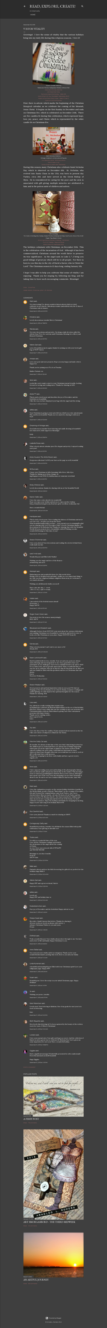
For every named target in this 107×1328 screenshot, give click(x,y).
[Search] (82, 6)
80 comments (32, 1283)
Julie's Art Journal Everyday (53, 100)
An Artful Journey (35, 1279)
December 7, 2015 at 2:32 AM (38, 388)
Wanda (32, 329)
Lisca (31, 702)
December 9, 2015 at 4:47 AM (38, 592)
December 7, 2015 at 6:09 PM (38, 463)
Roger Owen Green (37, 614)
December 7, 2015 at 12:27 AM (38, 353)
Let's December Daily (53, 92)
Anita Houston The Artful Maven (41, 457)
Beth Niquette (35, 1021)
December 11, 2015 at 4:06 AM (38, 930)
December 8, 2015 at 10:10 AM (39, 510)
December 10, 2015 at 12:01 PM (39, 860)
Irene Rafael (34, 950)
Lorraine (33, 1035)
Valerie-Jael (34, 345)
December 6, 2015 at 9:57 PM (38, 339)
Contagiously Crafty (37, 823)
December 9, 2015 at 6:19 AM (38, 608)
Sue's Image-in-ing (53, 162)
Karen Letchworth (36, 658)
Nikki (31, 866)
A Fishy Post (31, 1118)
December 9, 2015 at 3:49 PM (38, 735)
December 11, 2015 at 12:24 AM (39, 900)
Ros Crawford (34, 811)
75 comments (32, 1123)
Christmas (36, 290)
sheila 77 (33, 394)
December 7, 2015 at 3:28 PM (38, 437)
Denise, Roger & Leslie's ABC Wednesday (54, 164)
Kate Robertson (35, 1003)
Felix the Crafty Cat (36, 741)
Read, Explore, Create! (52, 6)
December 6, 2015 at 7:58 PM (38, 323)
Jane (31, 380)
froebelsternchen (36, 906)
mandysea (33, 516)
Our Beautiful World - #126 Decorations (53, 160)
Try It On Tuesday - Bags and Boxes (53, 242)
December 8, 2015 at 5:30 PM (38, 548)
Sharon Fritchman (36, 540)
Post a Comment (29, 1067)
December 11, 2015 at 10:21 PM (38, 1015)
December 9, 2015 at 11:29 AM (38, 679)
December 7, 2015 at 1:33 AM (38, 374)
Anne (32, 767)
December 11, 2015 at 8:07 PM (38, 997)
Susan (32, 977)
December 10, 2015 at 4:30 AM (39, 805)
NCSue (32, 469)
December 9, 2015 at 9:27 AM (38, 638)
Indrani (32, 598)
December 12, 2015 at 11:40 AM (39, 1029)
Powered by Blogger (55, 1318)
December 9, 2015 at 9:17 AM (38, 622)
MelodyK (33, 571)
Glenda (32, 644)
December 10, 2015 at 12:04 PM (39, 874)
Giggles (32, 1051)
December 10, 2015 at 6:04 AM (39, 817)
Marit (31, 786)
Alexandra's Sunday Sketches (53, 90)
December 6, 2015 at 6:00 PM (38, 311)
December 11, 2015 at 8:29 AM (38, 971)
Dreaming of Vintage (37, 426)
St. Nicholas (48, 290)
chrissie (32, 359)
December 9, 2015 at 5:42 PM (38, 780)
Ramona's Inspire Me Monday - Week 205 (53, 94)
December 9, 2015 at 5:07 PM (38, 761)
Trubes (32, 837)
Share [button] (25, 287)
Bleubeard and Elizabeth (39, 628)
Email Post (31, 287)
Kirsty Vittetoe (35, 485)
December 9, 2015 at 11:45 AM (38, 696)
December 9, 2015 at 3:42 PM (38, 722)
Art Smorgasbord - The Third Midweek (49, 1222)
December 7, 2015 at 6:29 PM (38, 479)
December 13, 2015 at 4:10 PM (38, 1062)
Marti (31, 301)
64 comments (32, 1226)
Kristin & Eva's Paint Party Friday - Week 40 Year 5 (53, 98)
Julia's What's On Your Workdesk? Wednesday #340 (53, 96)
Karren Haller (34, 497)
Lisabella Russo (35, 443)
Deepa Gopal (34, 918)
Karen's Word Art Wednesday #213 (53, 244)
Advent (30, 290)
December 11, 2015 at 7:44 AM (38, 957)
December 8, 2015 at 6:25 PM (38, 565)
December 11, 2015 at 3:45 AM (38, 912)
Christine (33, 317)
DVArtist (33, 936)
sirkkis (32, 410)
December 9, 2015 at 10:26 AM (39, 652)
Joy (31, 728)
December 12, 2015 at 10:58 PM (39, 1045)
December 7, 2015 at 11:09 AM (38, 404)
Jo (30, 991)
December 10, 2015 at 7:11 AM (38, 831)
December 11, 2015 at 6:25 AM (38, 944)
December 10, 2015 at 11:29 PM (39, 886)
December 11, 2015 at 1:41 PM (38, 985)
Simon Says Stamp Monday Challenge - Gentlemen (53, 240)
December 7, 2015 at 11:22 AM (38, 419)
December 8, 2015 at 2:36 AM (38, 491)
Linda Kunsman (35, 963)
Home (32, 15)
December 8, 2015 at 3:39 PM (38, 534)
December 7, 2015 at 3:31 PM (38, 451)
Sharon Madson (35, 685)
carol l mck (34, 554)
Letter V (42, 290)
